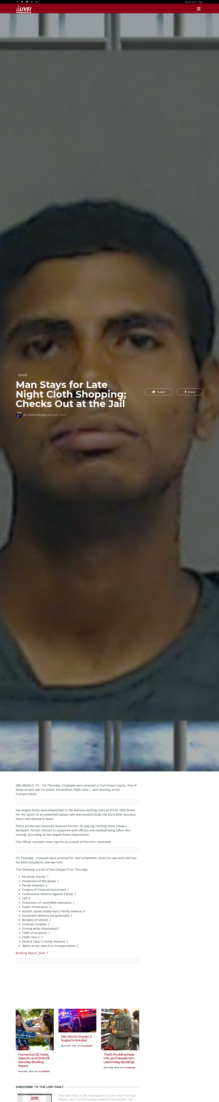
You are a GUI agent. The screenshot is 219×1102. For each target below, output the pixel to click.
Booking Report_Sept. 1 (32, 953)
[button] (158, 391)
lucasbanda (44, 1071)
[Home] (24, 8)
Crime (23, 375)
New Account (190, 2)
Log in (200, 2)
